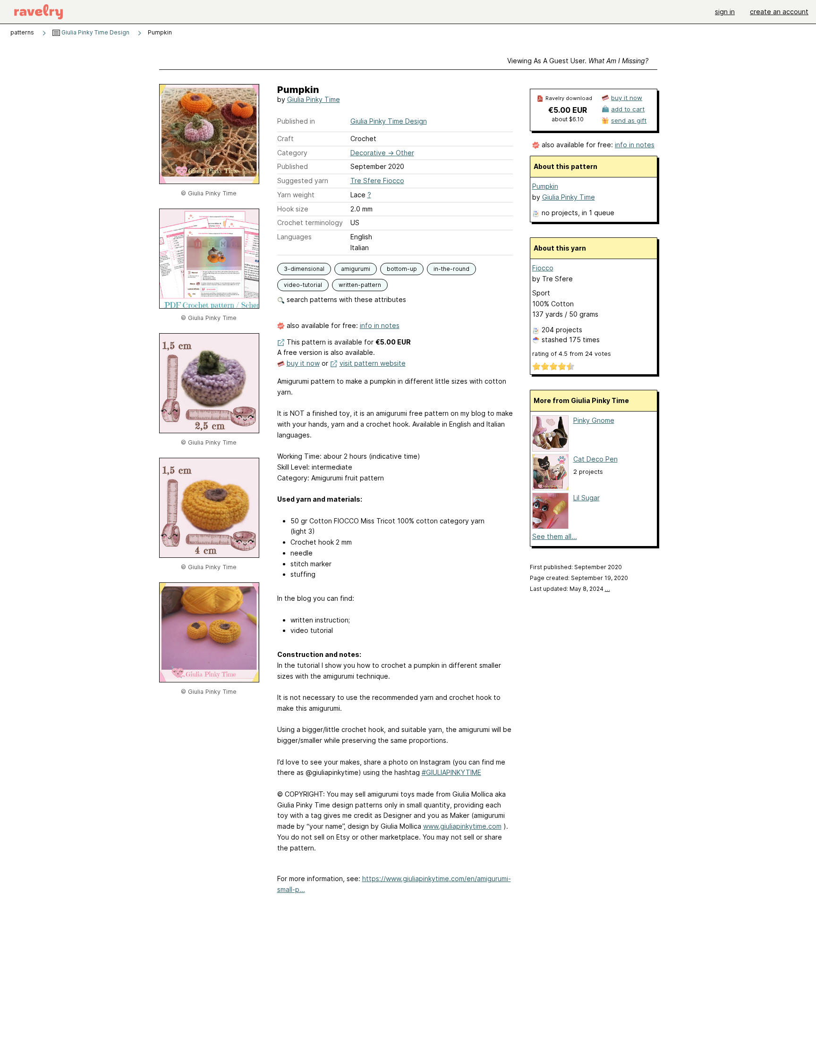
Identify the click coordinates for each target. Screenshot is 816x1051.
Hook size (292, 209)
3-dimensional (304, 268)
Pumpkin (545, 186)
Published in (296, 121)
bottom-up (402, 268)
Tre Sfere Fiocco (377, 181)
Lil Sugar (586, 498)
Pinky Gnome (593, 420)
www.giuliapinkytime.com (462, 826)
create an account (779, 12)
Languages (294, 237)
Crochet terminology (310, 223)
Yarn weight (295, 195)
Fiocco (542, 268)
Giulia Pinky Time (313, 99)
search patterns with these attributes (345, 299)
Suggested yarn (302, 181)
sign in (725, 12)
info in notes (380, 325)
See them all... (554, 536)
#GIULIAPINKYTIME (451, 772)
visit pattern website (373, 363)
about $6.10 (568, 119)
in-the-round (451, 268)
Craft (285, 139)
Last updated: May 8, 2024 (570, 588)
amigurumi (355, 268)
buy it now (303, 363)
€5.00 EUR (567, 110)
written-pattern (360, 284)
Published (292, 166)
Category (292, 153)
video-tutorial (303, 284)
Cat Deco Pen (595, 459)
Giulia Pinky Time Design (94, 32)
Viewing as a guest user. (577, 61)
